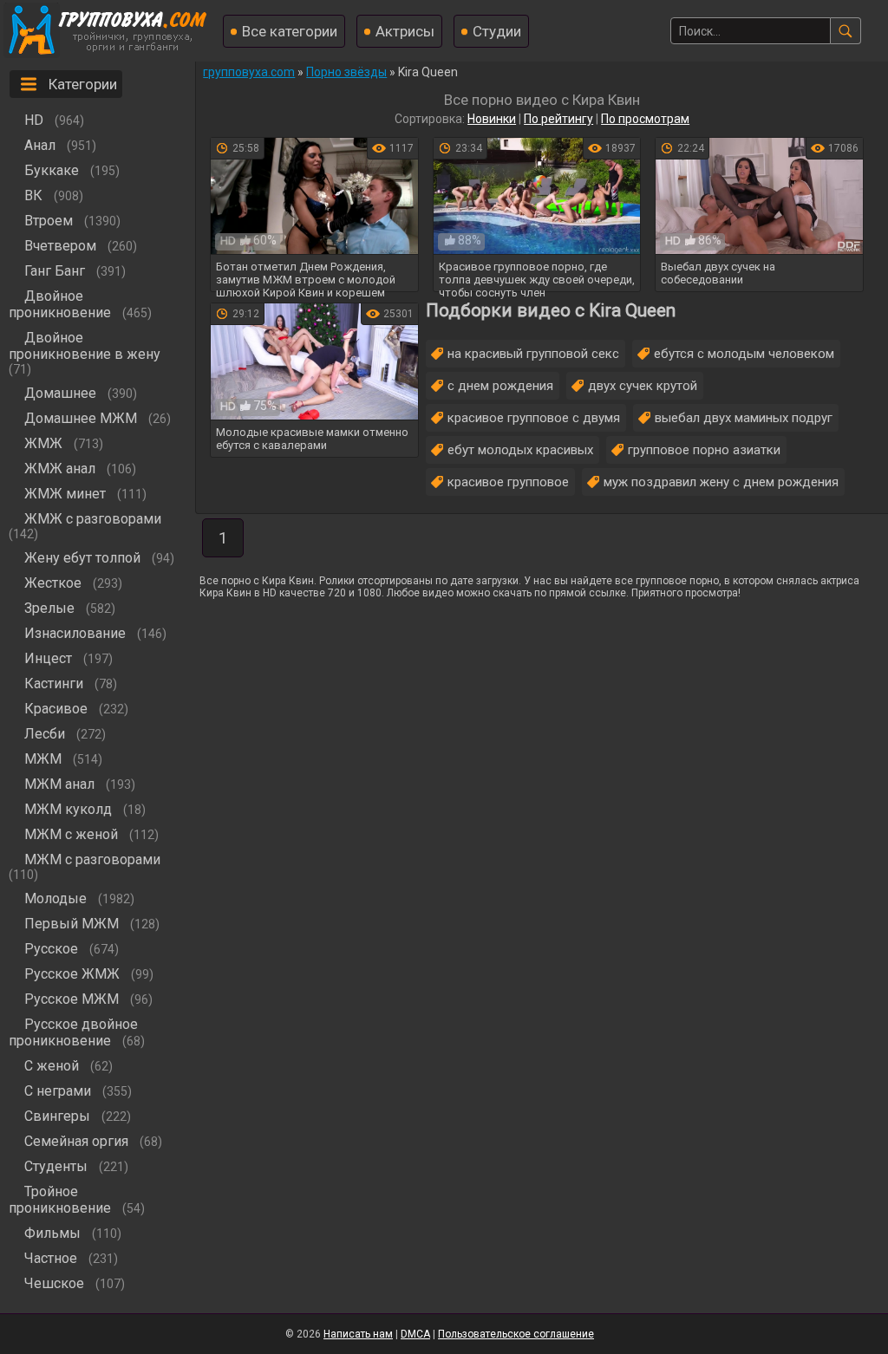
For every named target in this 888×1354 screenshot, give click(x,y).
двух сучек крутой (642, 386)
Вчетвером (60, 246)
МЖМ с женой (71, 834)
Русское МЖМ (71, 999)
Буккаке (51, 170)
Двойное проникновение (60, 304)
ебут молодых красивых (520, 450)
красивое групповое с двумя (533, 418)
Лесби (44, 734)
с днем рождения (500, 386)
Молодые (55, 898)
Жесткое (53, 583)
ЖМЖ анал (59, 468)
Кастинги (53, 683)
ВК (33, 195)
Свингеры (57, 1116)
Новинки (491, 119)
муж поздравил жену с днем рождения (721, 482)
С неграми (57, 1091)
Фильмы (52, 1233)
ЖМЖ (43, 443)
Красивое (56, 708)
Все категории (289, 31)
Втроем (48, 220)
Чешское (54, 1283)
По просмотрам (645, 119)
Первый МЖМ (71, 923)
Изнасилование (75, 633)
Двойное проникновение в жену (84, 345)
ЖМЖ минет (65, 493)
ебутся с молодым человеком (744, 353)
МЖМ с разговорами (92, 859)
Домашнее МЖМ (80, 418)
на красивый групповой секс (533, 353)
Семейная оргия (76, 1141)
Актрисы (404, 31)
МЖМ (43, 759)
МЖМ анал (59, 784)
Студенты (56, 1166)
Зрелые (49, 608)
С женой (51, 1066)
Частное (50, 1258)
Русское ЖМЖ (72, 974)
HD (33, 120)
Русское (51, 949)
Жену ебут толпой (82, 558)
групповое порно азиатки (704, 450)
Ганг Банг (54, 271)
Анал (40, 145)
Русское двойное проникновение (73, 1032)
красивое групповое (508, 482)
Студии (497, 31)
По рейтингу (558, 119)
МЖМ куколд (68, 809)
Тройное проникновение (60, 1199)
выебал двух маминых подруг (743, 418)
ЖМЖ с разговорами (92, 519)
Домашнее (60, 393)
